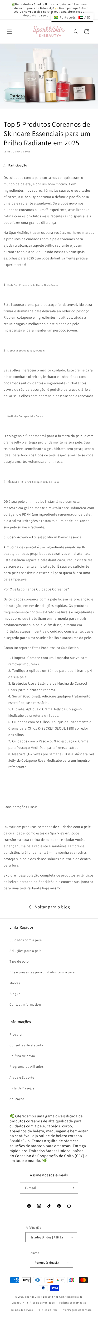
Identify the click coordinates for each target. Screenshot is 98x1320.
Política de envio (22, 1056)
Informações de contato (77, 1309)
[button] (9, 31)
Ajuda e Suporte (22, 1077)
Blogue (15, 994)
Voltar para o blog (52, 907)
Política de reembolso (72, 1302)
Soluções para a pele (26, 951)
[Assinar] (73, 1188)
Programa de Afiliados (27, 1066)
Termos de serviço (22, 1309)
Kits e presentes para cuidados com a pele (42, 972)
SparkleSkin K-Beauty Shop (42, 1296)
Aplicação (17, 1099)
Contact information (25, 1004)
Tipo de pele (19, 961)
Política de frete (48, 1309)
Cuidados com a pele (26, 940)
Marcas (15, 983)
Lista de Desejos (22, 1088)
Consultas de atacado (26, 1045)
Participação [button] (17, 165)
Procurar (16, 1034)
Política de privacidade (40, 1302)
